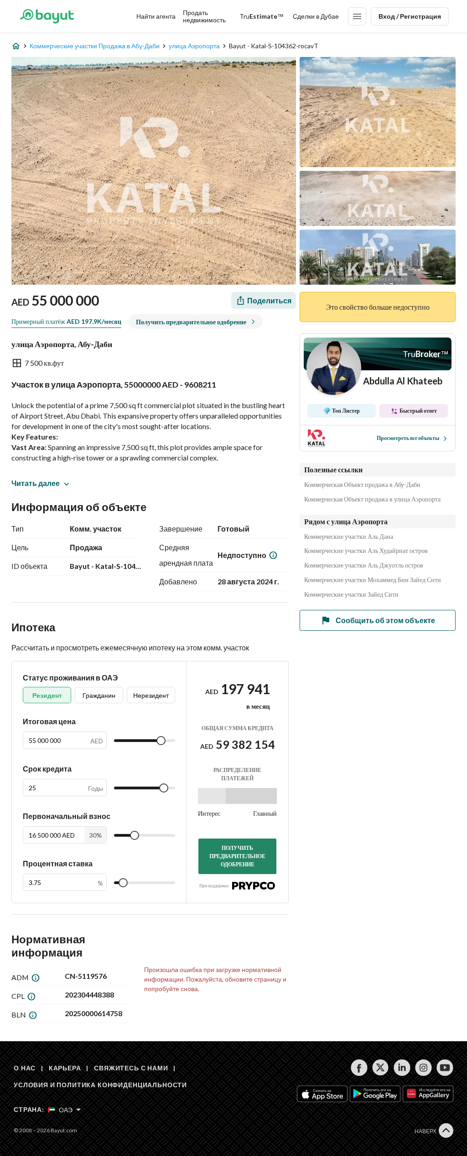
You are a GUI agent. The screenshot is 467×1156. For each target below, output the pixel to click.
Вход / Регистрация (410, 16)
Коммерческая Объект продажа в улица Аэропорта (372, 499)
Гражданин (99, 695)
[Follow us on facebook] (359, 1067)
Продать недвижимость (204, 16)
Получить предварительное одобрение (237, 856)
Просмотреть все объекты (408, 438)
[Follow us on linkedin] (402, 1067)
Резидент (47, 695)
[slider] (161, 740)
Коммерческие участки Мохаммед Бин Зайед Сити (372, 579)
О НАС (25, 1068)
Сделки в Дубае (316, 16)
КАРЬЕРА (65, 1068)
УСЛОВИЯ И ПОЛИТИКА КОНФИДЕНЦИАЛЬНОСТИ (100, 1085)
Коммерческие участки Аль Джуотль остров (363, 565)
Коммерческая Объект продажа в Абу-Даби (362, 484)
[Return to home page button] (46, 16)
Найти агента (156, 16)
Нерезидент (151, 695)
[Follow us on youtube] (444, 1067)
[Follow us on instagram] (423, 1067)
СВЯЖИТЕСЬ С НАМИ (131, 1068)
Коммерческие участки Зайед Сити (351, 594)
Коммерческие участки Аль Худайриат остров (366, 550)
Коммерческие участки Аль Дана (348, 536)
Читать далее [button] (35, 483)
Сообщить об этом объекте (385, 620)
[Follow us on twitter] (380, 1067)
